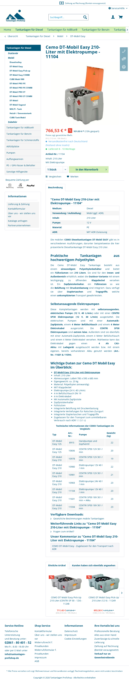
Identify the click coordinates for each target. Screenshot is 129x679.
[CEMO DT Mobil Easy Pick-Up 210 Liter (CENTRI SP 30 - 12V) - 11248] (66, 583)
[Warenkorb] (121, 17)
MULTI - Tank (16, 109)
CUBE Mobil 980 (17, 79)
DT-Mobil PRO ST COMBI (21, 96)
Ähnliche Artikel (57, 565)
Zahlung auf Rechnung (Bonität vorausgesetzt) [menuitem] (106, 648)
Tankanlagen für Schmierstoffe (22, 140)
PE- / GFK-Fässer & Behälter (20, 165)
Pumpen (10, 152)
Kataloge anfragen (17, 220)
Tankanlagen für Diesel (18, 47)
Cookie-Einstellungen (75, 638)
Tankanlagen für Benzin (19, 133)
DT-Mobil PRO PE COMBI (21, 87)
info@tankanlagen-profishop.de (81, 3)
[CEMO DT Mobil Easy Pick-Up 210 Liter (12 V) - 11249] (104, 583)
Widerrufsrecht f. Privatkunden (44, 644)
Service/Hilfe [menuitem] (118, 8)
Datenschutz (71, 631)
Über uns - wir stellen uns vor (21, 215)
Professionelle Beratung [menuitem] (107, 631)
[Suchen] (85, 17)
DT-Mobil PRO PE (17, 83)
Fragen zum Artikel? (63, 531)
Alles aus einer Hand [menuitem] (105, 634)
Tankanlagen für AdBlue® (20, 127)
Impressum (41, 657)
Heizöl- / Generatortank (20, 113)
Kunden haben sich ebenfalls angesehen (93, 565)
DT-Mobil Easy (16, 66)
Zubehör (12, 121)
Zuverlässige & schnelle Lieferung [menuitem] (106, 640)
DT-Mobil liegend (18, 104)
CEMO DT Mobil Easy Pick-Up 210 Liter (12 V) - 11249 (104, 599)
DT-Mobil (14, 100)
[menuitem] (68, 17)
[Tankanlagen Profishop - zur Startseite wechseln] (16, 15)
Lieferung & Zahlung (19, 204)
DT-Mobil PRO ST (17, 92)
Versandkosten (60, 671)
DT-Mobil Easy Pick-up (20, 70)
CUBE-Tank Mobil (18, 117)
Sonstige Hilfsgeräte (17, 171)
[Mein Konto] (113, 17)
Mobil (11, 57)
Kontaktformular (16, 208)
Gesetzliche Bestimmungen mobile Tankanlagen (78, 518)
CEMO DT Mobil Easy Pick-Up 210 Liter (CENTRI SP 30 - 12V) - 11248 (66, 600)
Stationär (13, 53)
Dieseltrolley (16, 62)
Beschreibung (55, 187)
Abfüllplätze (12, 146)
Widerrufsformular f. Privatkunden (45, 651)
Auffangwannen (14, 159)
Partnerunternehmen (19, 225)
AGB (37, 661)
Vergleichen (54, 176)
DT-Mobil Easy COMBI (20, 75)
